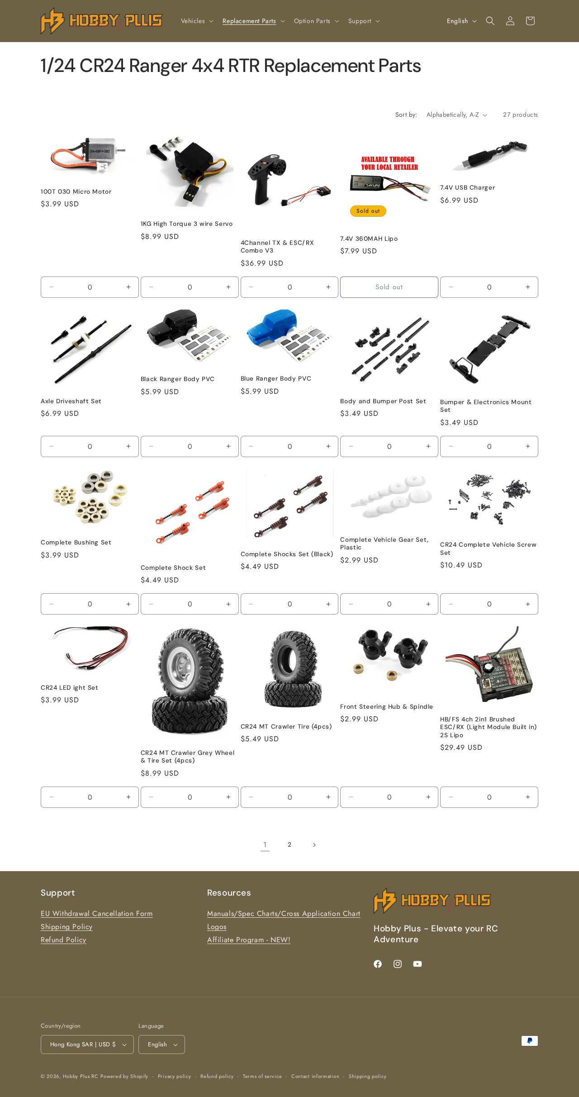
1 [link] (265, 844)
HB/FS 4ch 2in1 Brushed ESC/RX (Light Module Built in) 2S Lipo (488, 727)
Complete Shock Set (173, 568)
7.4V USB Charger (467, 187)
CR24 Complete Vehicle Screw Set (488, 549)
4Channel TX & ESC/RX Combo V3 (277, 247)
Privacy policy (174, 1076)
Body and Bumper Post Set (383, 401)
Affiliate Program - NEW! (248, 940)
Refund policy (216, 1076)
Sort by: (406, 114)
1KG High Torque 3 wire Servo (187, 224)
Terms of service (262, 1076)
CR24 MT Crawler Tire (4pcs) (286, 726)
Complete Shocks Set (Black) (287, 554)
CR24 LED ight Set (70, 688)
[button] (197, 20)
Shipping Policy (67, 926)
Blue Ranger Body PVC (276, 378)
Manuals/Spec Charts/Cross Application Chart (284, 913)
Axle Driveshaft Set (71, 401)
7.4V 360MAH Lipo (369, 239)
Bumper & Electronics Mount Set (486, 406)
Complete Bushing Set (76, 542)
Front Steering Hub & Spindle (386, 707)
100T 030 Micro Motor (76, 192)
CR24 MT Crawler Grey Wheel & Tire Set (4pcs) (187, 757)
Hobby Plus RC (81, 1076)
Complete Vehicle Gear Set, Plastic (384, 544)
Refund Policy (63, 940)
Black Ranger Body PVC (178, 379)
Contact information (315, 1076)
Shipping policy (368, 1076)
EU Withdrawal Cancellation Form (97, 913)
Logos (217, 926)
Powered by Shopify (124, 1076)
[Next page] (314, 845)
